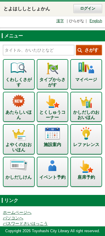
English (96, 21)
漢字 (60, 21)
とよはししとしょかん (27, 8)
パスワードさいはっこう (25, 223)
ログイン (87, 8)
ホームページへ (17, 212)
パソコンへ (13, 218)
